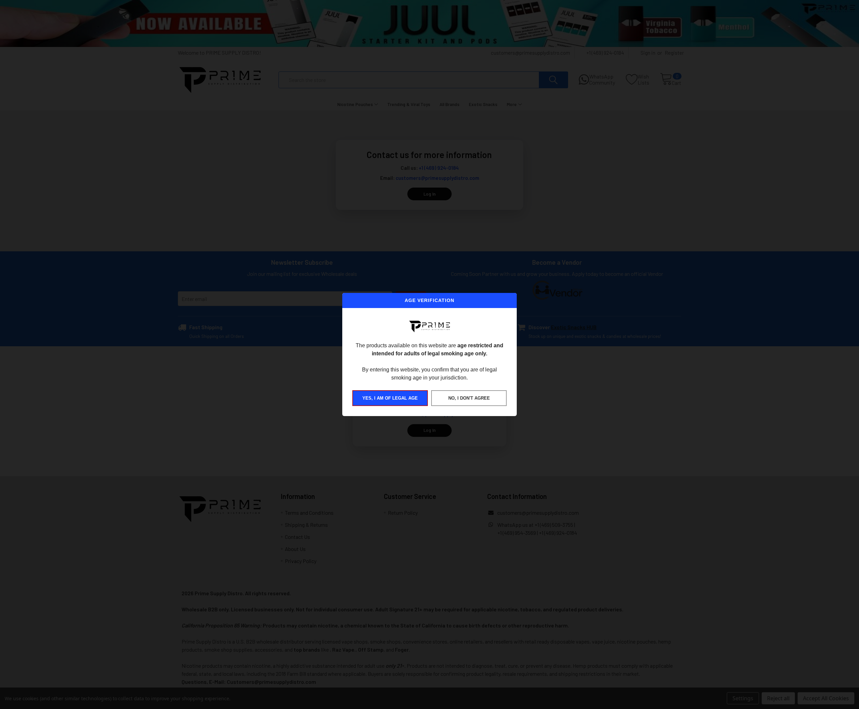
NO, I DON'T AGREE (469, 398)
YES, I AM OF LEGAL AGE (390, 398)
